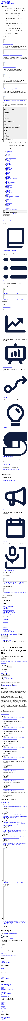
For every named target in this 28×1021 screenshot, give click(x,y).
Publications (6, 215)
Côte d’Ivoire (9, 203)
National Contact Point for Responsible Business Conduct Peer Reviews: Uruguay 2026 (14, 831)
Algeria (8, 154)
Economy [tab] (7, 13)
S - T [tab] (24, 143)
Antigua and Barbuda (11, 158)
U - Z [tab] (6, 145)
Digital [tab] (23, 10)
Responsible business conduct (10, 933)
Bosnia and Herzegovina (12, 178)
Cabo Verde (9, 187)
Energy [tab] (23, 30)
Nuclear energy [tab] (8, 33)
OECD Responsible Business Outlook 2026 (13, 882)
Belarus (8, 171)
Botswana (8, 179)
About (5, 597)
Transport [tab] (16, 33)
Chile (7, 195)
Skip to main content (5, 1)
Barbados (8, 169)
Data (5, 301)
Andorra (8, 155)
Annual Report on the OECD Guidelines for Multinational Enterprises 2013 (13, 728)
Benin (7, 174)
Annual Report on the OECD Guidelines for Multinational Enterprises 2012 (13, 738)
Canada (8, 191)
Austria (8, 163)
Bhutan (8, 176)
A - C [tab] (6, 143)
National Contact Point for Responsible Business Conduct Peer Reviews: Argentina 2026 (14, 844)
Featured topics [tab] (8, 8)
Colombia (8, 197)
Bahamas (8, 165)
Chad (7, 194)
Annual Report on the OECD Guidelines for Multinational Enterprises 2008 (13, 779)
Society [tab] (6, 30)
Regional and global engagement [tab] (16, 145)
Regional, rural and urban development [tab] (13, 25)
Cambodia (8, 189)
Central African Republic (12, 192)
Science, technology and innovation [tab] (13, 28)
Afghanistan (9, 151)
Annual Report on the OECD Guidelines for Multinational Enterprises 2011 (13, 748)
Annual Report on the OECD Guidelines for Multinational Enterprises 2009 (13, 769)
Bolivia (8, 177)
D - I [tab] (10, 143)
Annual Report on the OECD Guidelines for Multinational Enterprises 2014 (13, 718)
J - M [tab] (15, 143)
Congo (7, 200)
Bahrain (8, 167)
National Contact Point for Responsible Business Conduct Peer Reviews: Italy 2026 (14, 837)
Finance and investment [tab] (10, 18)
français (5, 671)
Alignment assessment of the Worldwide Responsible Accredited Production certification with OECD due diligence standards (15, 816)
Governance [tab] (20, 18)
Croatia (8, 204)
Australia (8, 161)
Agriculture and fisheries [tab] (19, 8)
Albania (8, 153)
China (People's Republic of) (12, 196)
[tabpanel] (15, 71)
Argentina (8, 159)
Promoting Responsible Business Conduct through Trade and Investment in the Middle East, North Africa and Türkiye (14, 922)
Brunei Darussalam (10, 182)
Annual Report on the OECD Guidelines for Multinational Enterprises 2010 (13, 758)
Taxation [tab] (12, 30)
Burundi (8, 186)
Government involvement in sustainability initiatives (15, 806)
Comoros (8, 199)
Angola (8, 156)
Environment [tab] (16, 15)
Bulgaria (8, 183)
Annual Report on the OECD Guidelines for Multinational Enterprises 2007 (13, 789)
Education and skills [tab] (15, 13)
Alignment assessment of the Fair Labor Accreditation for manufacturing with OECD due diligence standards (14, 824)
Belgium (8, 172)
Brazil (7, 181)
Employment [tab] (7, 15)
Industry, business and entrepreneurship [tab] (13, 23)
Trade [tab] (18, 30)
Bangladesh (9, 168)
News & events (7, 474)
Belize (7, 173)
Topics (5, 6)
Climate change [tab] (8, 10)
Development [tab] (17, 10)
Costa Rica (8, 201)
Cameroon (8, 190)
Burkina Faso (9, 185)
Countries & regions (8, 139)
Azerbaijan (8, 164)
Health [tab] (6, 20)
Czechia (8, 208)
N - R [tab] (20, 143)
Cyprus (8, 207)
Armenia (8, 160)
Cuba (7, 205)
